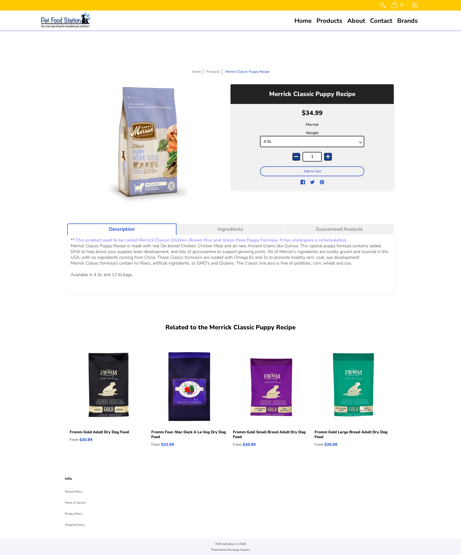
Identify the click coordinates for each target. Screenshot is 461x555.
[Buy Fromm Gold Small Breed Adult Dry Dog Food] (271, 386)
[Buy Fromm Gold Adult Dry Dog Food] (108, 386)
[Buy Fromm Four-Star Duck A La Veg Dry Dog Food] (189, 386)
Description (122, 229)
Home (196, 71)
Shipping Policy (75, 525)
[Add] (328, 157)
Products (213, 71)
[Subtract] (296, 157)
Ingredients (230, 229)
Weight (312, 133)
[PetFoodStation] (66, 21)
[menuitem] (382, 5)
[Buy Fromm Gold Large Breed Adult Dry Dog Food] (353, 386)
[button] (397, 5)
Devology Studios (238, 550)
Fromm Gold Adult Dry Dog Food (99, 432)
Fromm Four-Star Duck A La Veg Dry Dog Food (188, 434)
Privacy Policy (73, 514)
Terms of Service (75, 503)
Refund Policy (74, 492)
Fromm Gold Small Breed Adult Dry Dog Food (269, 434)
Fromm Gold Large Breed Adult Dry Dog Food (351, 434)
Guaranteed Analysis (339, 229)
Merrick (312, 124)
